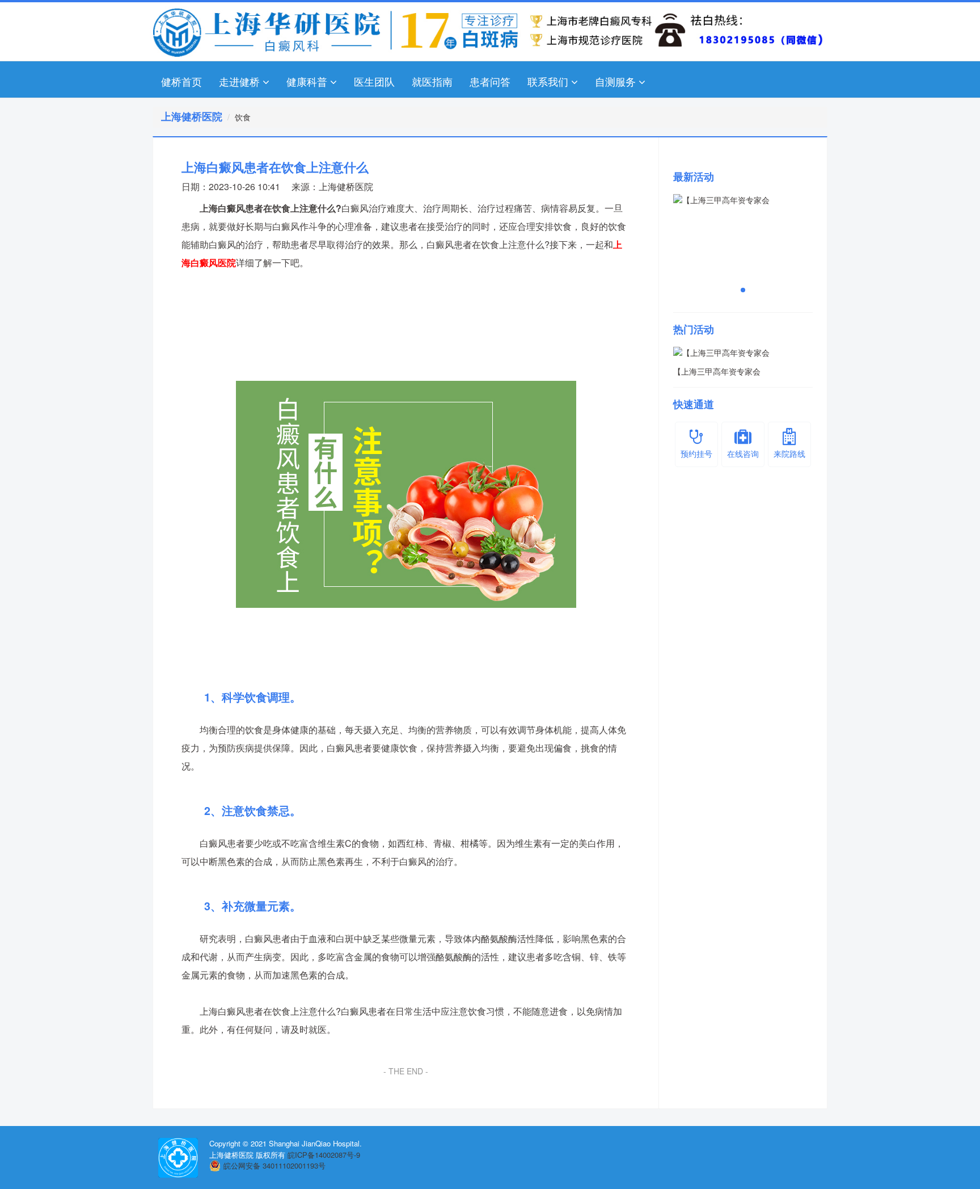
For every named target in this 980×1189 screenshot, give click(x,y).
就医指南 (432, 81)
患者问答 (490, 81)
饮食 (243, 117)
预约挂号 (696, 453)
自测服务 (615, 81)
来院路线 (789, 453)
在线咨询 (743, 453)
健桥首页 (181, 81)
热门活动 (693, 329)
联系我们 (547, 81)
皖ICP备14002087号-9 (324, 1154)
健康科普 (306, 81)
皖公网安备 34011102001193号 (274, 1165)
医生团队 (374, 81)
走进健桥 (239, 81)
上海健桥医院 (346, 186)
